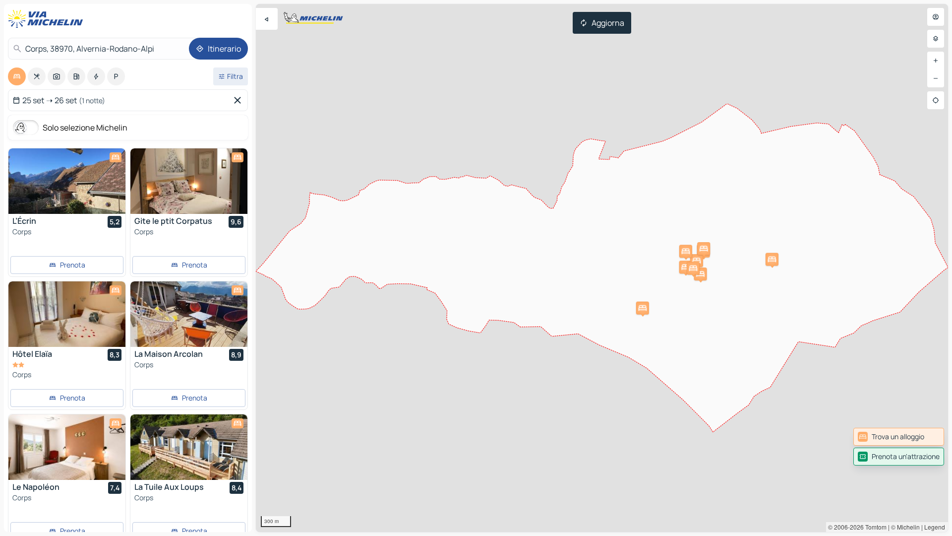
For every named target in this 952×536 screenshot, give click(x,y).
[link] (898, 437)
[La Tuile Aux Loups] (188, 447)
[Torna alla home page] (47, 19)
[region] (602, 268)
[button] (685, 267)
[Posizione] (935, 100)
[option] (17, 76)
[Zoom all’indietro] (935, 78)
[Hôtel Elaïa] (66, 314)
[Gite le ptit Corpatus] (188, 181)
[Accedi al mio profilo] (935, 17)
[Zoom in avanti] (935, 60)
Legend (934, 527)
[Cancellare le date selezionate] (239, 100)
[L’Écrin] (66, 181)
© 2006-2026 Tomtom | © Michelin (874, 527)
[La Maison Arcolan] (188, 314)
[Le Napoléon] (66, 447)
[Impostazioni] (935, 39)
